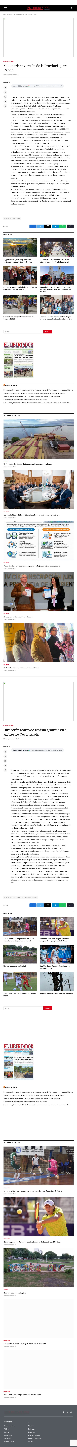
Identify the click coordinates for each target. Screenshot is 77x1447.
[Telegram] (5, 101)
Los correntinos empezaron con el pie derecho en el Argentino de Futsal (18, 940)
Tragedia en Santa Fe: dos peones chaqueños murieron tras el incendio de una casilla (32, 396)
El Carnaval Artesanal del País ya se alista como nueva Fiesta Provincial (54, 261)
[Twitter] (5, 92)
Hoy (18, 218)
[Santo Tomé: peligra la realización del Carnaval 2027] (20, 304)
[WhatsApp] (5, 106)
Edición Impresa (8, 61)
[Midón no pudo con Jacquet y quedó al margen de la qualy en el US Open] (57, 926)
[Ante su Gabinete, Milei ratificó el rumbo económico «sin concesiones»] (39, 489)
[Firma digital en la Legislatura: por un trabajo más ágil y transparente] (39, 540)
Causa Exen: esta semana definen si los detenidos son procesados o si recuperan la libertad (34, 393)
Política (6, 461)
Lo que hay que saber (29, 897)
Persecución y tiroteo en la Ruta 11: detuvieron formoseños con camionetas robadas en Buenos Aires (37, 403)
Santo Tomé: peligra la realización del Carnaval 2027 (18, 318)
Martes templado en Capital (14, 966)
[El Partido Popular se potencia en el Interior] (39, 642)
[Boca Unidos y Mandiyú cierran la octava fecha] (20, 981)
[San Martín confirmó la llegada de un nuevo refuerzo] (57, 954)
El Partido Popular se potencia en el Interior (21, 668)
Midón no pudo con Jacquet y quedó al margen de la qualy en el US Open (55, 940)
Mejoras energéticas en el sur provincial (56, 994)
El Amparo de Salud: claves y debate (18, 617)
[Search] (71, 8)
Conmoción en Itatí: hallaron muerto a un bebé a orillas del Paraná (25, 399)
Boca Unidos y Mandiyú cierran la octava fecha (19, 995)
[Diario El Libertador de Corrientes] (38, 8)
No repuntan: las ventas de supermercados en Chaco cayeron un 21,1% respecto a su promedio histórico (38, 390)
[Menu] (5, 8)
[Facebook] (5, 87)
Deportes (7, 1188)
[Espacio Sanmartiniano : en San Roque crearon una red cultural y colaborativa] (57, 304)
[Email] (5, 97)
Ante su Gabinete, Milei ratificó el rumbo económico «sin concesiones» (32, 515)
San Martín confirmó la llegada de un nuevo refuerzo (55, 967)
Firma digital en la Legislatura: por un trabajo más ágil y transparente (32, 566)
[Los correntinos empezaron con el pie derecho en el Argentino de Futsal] (20, 926)
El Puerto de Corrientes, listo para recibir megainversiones (28, 464)
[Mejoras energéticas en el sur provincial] (57, 981)
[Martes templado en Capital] (20, 954)
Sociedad (7, 1290)
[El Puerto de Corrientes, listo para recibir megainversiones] (39, 439)
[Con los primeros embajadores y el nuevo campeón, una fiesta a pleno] (20, 275)
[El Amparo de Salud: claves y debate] (39, 591)
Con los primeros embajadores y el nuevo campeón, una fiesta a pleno (20, 288)
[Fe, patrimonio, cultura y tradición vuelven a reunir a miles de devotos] (20, 247)
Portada (5, 14)
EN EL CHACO (11, 385)
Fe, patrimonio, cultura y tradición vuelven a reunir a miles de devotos (17, 261)
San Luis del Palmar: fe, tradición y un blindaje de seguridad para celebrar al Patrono (55, 289)
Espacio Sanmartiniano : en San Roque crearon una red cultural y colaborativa (55, 318)
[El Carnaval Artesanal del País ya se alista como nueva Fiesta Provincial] (57, 247)
